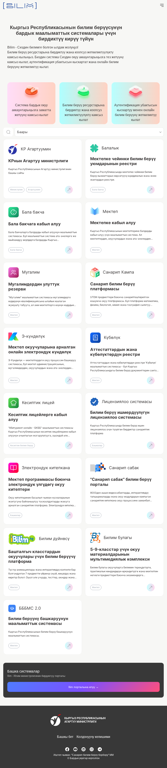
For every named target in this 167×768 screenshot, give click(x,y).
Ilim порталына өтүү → (83, 687)
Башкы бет (65, 736)
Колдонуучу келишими (93, 736)
